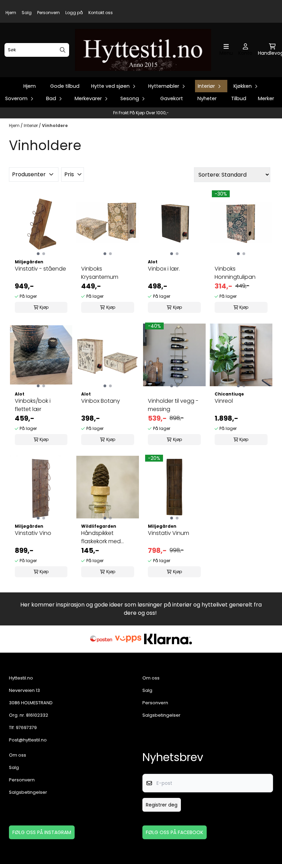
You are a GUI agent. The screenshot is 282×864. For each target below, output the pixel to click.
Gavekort (171, 98)
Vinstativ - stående (40, 269)
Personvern (48, 12)
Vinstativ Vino (33, 533)
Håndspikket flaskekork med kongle (101, 537)
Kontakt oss (100, 12)
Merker (266, 98)
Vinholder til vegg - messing (173, 405)
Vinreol (224, 401)
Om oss (151, 678)
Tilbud (238, 98)
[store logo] (143, 50)
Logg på (74, 12)
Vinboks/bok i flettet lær (33, 405)
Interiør (31, 125)
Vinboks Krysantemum (99, 273)
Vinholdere (55, 125)
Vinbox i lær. (164, 269)
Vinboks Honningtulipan (235, 273)
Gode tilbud (64, 86)
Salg (27, 12)
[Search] (62, 50)
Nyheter (207, 98)
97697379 (26, 727)
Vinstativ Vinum (168, 533)
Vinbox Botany (100, 401)
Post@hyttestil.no (28, 740)
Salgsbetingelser (161, 715)
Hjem (11, 12)
